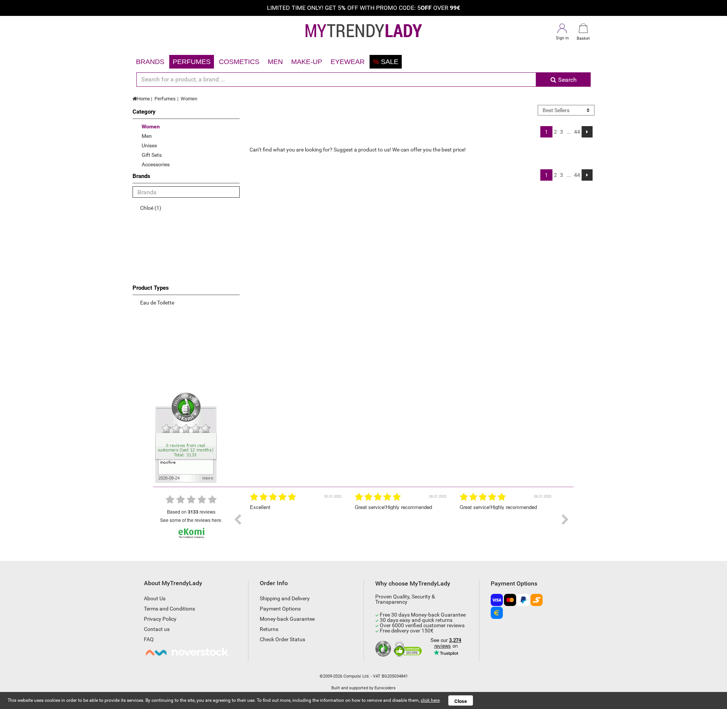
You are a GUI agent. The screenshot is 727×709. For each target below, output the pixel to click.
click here (430, 700)
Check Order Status (282, 639)
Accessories (156, 164)
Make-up (306, 62)
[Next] (587, 131)
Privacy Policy (160, 619)
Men (275, 62)
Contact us (157, 629)
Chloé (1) (150, 208)
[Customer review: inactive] (186, 437)
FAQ (149, 639)
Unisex (149, 145)
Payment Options (280, 609)
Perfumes (192, 62)
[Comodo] (408, 649)
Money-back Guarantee (287, 619)
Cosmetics (239, 62)
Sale (385, 62)
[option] (296, 519)
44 (577, 132)
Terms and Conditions (169, 609)
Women (189, 99)
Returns (269, 629)
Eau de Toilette (157, 303)
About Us (154, 598)
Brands (150, 62)
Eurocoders (385, 688)
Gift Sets (152, 155)
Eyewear (348, 62)
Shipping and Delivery (285, 598)
